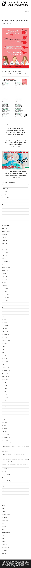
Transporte (4, 550)
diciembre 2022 (5, 295)
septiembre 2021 (6, 340)
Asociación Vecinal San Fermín (12, 71)
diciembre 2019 (5, 404)
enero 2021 (4, 364)
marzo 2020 (4, 395)
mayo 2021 (4, 352)
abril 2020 (4, 392)
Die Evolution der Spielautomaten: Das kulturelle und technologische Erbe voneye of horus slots (15, 142)
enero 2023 (4, 291)
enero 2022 (4, 328)
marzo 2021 (4, 358)
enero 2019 (4, 431)
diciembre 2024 (5, 222)
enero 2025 (4, 219)
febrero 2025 (5, 216)
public (3, 535)
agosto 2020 (5, 379)
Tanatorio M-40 (5, 547)
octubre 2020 (5, 373)
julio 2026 (4, 195)
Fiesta (26, 74)
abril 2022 (4, 319)
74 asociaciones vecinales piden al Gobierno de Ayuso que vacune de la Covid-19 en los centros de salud (15, 173)
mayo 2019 (4, 422)
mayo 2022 (4, 316)
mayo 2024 (4, 243)
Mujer (3, 523)
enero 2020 (4, 401)
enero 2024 (4, 255)
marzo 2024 (4, 249)
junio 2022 (4, 313)
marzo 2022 (4, 322)
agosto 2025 (5, 204)
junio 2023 (4, 276)
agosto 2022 (5, 307)
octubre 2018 (5, 440)
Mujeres (4, 526)
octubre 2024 (5, 228)
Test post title (5, 451)
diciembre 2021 (5, 331)
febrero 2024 (5, 252)
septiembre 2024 (6, 231)
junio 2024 (4, 240)
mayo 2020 (4, 389)
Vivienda (4, 553)
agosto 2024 (5, 234)
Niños (3, 529)
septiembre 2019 (6, 413)
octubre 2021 (5, 337)
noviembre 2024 (6, 225)
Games (3, 505)
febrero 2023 (5, 288)
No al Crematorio (6, 532)
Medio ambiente (6, 514)
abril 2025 (4, 210)
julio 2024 (4, 237)
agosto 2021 (5, 343)
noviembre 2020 (6, 370)
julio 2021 (4, 346)
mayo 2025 (4, 207)
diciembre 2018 (5, 434)
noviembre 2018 (6, 437)
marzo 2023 (4, 285)
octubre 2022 (5, 301)
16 (2, 478)
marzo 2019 (4, 428)
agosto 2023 (5, 270)
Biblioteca (4, 487)
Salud (3, 538)
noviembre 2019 (6, 407)
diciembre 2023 (5, 258)
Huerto (3, 508)
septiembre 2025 (6, 201)
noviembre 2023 (6, 261)
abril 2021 (4, 355)
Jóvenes (3, 511)
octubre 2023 (5, 264)
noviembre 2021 (6, 334)
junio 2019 (4, 419)
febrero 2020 (5, 398)
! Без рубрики (5, 471)
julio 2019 (4, 416)
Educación (4, 499)
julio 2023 (4, 273)
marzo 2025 (4, 213)
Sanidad (4, 541)
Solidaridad (4, 544)
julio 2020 (4, 382)
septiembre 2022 (6, 304)
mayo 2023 (4, 279)
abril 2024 (4, 246)
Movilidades (5, 520)
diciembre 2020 (5, 367)
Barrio (16, 74)
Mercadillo (4, 517)
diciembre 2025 (5, 198)
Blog (21, 74)
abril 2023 (4, 282)
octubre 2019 (5, 410)
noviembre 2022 (6, 298)
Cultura (3, 493)
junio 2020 (4, 385)
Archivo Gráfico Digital (7, 481)
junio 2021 (4, 349)
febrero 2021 (5, 361)
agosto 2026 (5, 191)
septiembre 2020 (6, 376)
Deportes (4, 496)
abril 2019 (4, 425)
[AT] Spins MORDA (6, 475)
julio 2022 (4, 310)
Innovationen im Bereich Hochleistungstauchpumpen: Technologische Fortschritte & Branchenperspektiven (15, 131)
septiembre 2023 (6, 267)
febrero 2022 (5, 325)
